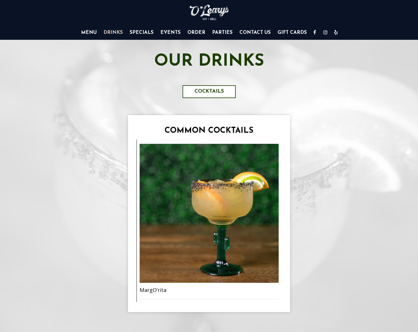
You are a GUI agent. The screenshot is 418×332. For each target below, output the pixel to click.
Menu (89, 32)
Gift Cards (292, 32)
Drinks (113, 32)
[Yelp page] (335, 32)
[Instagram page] (325, 32)
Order (196, 32)
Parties (222, 32)
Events (170, 32)
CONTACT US (255, 32)
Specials (142, 32)
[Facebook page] (314, 32)
